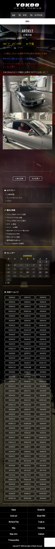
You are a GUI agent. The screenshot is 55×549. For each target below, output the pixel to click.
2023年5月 (12, 358)
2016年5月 (12, 489)
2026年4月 (27, 302)
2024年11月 (12, 330)
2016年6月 (43, 484)
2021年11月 (12, 386)
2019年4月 (27, 433)
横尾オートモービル (27, 6)
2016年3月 (43, 489)
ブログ (9, 201)
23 (46, 272)
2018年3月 (43, 451)
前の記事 (19, 178)
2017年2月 (12, 475)
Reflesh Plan (14, 521)
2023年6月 (43, 353)
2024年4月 (27, 339)
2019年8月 (12, 428)
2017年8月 (12, 465)
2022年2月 (12, 381)
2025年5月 (12, 320)
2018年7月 (27, 447)
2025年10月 (27, 311)
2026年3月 (43, 302)
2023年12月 (43, 344)
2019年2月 (12, 437)
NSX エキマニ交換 (13, 237)
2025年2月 (12, 325)
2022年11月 (12, 367)
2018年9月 (43, 442)
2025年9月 (43, 311)
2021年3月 (43, 395)
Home (13, 509)
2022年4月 (27, 377)
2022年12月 (43, 363)
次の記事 (35, 178)
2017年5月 (12, 470)
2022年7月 (27, 372)
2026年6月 (43, 297)
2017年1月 (27, 475)
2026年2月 (12, 306)
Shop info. (14, 533)
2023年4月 (27, 358)
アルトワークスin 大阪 (14, 217)
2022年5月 (12, 377)
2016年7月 (27, 484)
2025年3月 (43, 320)
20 (27, 272)
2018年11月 (12, 442)
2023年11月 (12, 349)
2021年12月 (43, 381)
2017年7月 (27, 465)
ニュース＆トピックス (14, 198)
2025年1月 (27, 325)
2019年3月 (43, 433)
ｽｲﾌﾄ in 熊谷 (11, 224)
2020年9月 (43, 405)
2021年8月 (12, 391)
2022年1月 (27, 381)
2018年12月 (43, 437)
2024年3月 (43, 339)
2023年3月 (43, 358)
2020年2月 (12, 419)
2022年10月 (27, 367)
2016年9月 (43, 479)
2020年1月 (27, 419)
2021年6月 (43, 391)
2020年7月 (27, 409)
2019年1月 (27, 437)
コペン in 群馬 (12, 227)
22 (40, 272)
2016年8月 (12, 484)
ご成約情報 (20, 47)
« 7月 (7, 283)
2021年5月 (12, 395)
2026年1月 (27, 306)
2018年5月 (12, 451)
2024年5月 (12, 339)
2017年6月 (43, 465)
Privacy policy (13, 539)
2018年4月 (27, 451)
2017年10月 (27, 461)
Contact (41, 533)
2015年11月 (12, 498)
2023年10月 (27, 349)
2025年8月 (12, 316)
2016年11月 (12, 479)
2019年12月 (43, 419)
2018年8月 (12, 447)
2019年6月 (43, 428)
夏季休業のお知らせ (13, 240)
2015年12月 (43, 493)
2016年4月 (27, 489)
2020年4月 (27, 414)
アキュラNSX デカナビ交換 (16, 214)
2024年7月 (27, 334)
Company (41, 527)
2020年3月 (43, 414)
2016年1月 (27, 493)
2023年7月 (27, 353)
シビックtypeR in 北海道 (15, 243)
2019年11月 (12, 423)
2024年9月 (43, 330)
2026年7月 (27, 297)
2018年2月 (12, 456)
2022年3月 (43, 377)
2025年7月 (27, 316)
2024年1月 (27, 344)
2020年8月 (12, 409)
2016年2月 (12, 493)
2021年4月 (27, 395)
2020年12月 (43, 400)
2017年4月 (27, 470)
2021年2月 (12, 400)
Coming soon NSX (13, 234)
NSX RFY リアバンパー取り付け (18, 230)
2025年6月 (43, 316)
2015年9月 (43, 498)
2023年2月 (12, 363)
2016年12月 (43, 475)
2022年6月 (43, 372)
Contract (13, 515)
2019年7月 (27, 428)
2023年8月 (12, 353)
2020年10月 (27, 405)
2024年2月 (12, 344)
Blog (14, 527)
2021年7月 (27, 391)
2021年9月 (43, 386)
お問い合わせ (14, 15)
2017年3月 (43, 470)
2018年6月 (43, 447)
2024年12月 (43, 325)
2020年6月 (43, 409)
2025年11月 (12, 311)
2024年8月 (12, 334)
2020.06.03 (9, 47)
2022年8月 (12, 372)
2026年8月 (12, 297)
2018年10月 (27, 442)
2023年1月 (27, 363)
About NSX (41, 515)
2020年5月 (12, 414)
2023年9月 (43, 349)
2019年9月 (43, 423)
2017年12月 (43, 456)
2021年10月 (27, 386)
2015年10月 (27, 498)
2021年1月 (27, 400)
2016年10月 (27, 479)
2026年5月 (12, 302)
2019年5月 (12, 433)
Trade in (41, 521)
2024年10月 (27, 330)
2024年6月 (43, 334)
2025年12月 (43, 306)
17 (8, 272)
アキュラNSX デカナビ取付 (16, 221)
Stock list (41, 509)
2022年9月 (43, 367)
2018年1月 (27, 456)
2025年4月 (27, 320)
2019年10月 (27, 423)
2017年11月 (12, 461)
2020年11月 (12, 405)
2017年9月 (43, 461)
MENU (28, 21)
